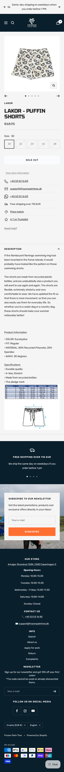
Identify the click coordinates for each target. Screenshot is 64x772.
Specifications (12, 364)
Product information (15, 332)
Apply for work (32, 648)
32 (20, 143)
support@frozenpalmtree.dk (26, 188)
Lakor (8, 103)
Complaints (32, 659)
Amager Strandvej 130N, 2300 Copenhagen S (32, 564)
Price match (17, 211)
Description (13, 249)
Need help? (10, 228)
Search (32, 636)
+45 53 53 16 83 (19, 181)
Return (32, 653)
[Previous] (5, 96)
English (33, 725)
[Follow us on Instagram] (25, 711)
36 (43, 143)
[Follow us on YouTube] (33, 711)
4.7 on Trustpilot (19, 219)
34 (32, 143)
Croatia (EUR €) (14, 725)
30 (9, 143)
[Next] (58, 96)
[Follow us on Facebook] (17, 711)
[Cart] (58, 23)
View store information (17, 173)
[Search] (12, 22)
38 (54, 143)
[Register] (54, 691)
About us (32, 642)
